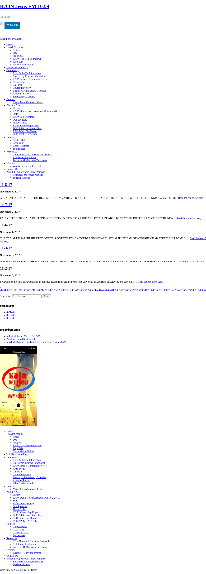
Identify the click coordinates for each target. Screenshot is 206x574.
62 (147, 290)
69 (165, 290)
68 (163, 290)
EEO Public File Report (25, 131)
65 (155, 290)
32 (70, 290)
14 (24, 290)
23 (47, 290)
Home (9, 44)
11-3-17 (6, 248)
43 (98, 290)
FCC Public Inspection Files (27, 128)
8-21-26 (10, 312)
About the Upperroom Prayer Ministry (25, 172)
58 (137, 290)
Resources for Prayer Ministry (28, 174)
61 (145, 290)
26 (54, 290)
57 (134, 290)
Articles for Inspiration (24, 157)
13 (21, 290)
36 (80, 290)
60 (142, 290)
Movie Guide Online (23, 64)
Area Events (19, 82)
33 (72, 290)
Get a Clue (18, 143)
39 (88, 290)
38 (85, 290)
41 (93, 290)
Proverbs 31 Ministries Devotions (30, 160)
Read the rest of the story (190, 197)
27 (57, 290)
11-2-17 (6, 268)
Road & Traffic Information (27, 73)
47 (109, 290)
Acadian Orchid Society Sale (21, 339)
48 (111, 290)
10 (13, 290)
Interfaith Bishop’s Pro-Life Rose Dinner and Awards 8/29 (36, 342)
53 (124, 290)
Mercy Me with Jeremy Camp (28, 102)
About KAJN (13, 105)
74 (178, 290)
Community (12, 70)
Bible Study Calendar (24, 96)
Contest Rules (20, 140)
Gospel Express (21, 145)
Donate (13, 24)
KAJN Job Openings (23, 116)
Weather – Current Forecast (27, 166)
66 (157, 290)
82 (199, 290)
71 (170, 290)
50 (116, 290)
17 (31, 290)
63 (150, 290)
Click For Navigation (11, 38)
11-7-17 (6, 205)
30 (65, 290)
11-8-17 (6, 184)
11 (16, 290)
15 (26, 290)
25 (52, 290)
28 (60, 290)
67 (160, 290)
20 (39, 290)
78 (188, 290)
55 (129, 290)
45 (103, 290)
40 (90, 290)
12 (18, 290)
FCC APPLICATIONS (25, 134)
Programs (18, 55)
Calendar (17, 84)
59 (139, 290)
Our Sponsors (20, 119)
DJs (15, 53)
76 (183, 290)
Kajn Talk (18, 61)
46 (106, 290)
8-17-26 (10, 318)
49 (114, 290)
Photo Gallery (20, 122)
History (16, 108)
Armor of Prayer (21, 93)
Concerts (10, 99)
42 (96, 290)
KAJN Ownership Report (26, 125)
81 (196, 290)
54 (127, 290)
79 (191, 290)
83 (201, 290)
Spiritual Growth (21, 177)
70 (168, 290)
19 (36, 290)
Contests (10, 137)
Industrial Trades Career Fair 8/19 (23, 336)
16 (29, 290)
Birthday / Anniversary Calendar (29, 90)
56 (132, 290)
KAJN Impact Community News (30, 79)
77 (186, 290)
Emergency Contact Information (29, 76)
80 (193, 290)
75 (181, 290)
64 (152, 290)
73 (175, 290)
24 (49, 290)
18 (34, 290)
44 (101, 290)
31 (67, 290)
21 (42, 290)
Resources (11, 151)
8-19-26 (10, 315)
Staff (15, 114)
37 (83, 290)
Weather (10, 163)
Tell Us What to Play (17, 67)
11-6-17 (6, 225)
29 (62, 290)
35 (78, 290)
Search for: (5, 296)
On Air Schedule (14, 47)
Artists (16, 50)
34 (75, 290)
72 (173, 290)
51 (119, 290)
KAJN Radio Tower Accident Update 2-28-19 (36, 111)
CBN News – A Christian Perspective (32, 154)
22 (44, 290)
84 (204, 290)
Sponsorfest (19, 148)
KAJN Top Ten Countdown (27, 58)
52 (121, 290)
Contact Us (12, 169)
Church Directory (22, 87)
